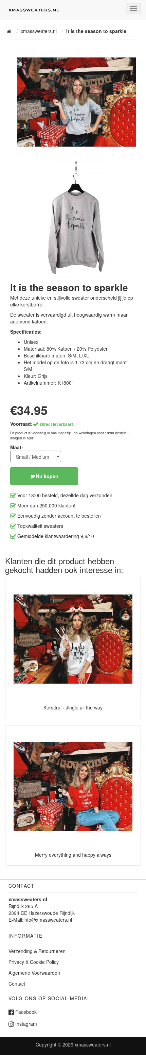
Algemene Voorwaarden (34, 972)
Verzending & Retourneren (37, 951)
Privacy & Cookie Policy (33, 961)
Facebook (25, 1011)
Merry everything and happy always (73, 854)
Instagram (25, 1023)
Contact (16, 983)
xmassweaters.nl (93, 1044)
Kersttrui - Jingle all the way (73, 707)
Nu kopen (46, 476)
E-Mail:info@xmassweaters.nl (40, 919)
